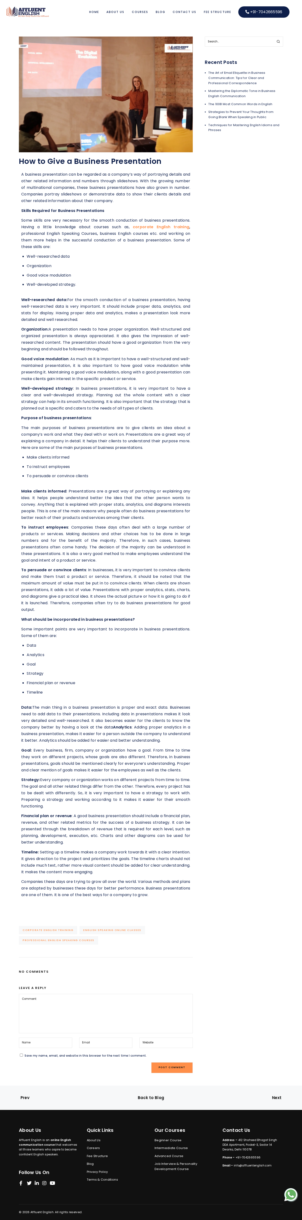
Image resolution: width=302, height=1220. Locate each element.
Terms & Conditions (102, 1180)
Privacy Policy (97, 1172)
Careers (93, 1148)
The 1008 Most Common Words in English (240, 104)
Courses (140, 12)
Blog (160, 12)
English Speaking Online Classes (112, 930)
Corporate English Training (48, 930)
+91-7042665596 (265, 12)
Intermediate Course (171, 1148)
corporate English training (161, 227)
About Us (115, 12)
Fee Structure (217, 12)
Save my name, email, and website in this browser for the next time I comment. (86, 1055)
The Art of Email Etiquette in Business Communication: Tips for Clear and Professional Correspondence (236, 78)
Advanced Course (169, 1156)
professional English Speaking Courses (58, 940)
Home (94, 12)
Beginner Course (168, 1140)
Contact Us (184, 12)
